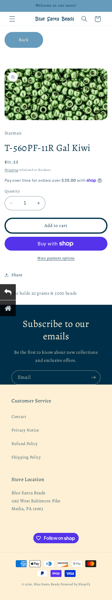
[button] (12, 19)
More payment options (56, 257)
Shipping (11, 170)
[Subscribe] (93, 377)
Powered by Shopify (75, 584)
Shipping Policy (26, 457)
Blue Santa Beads (47, 584)
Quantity (12, 191)
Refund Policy (24, 443)
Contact (18, 416)
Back (24, 40)
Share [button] (17, 275)
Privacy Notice (25, 430)
